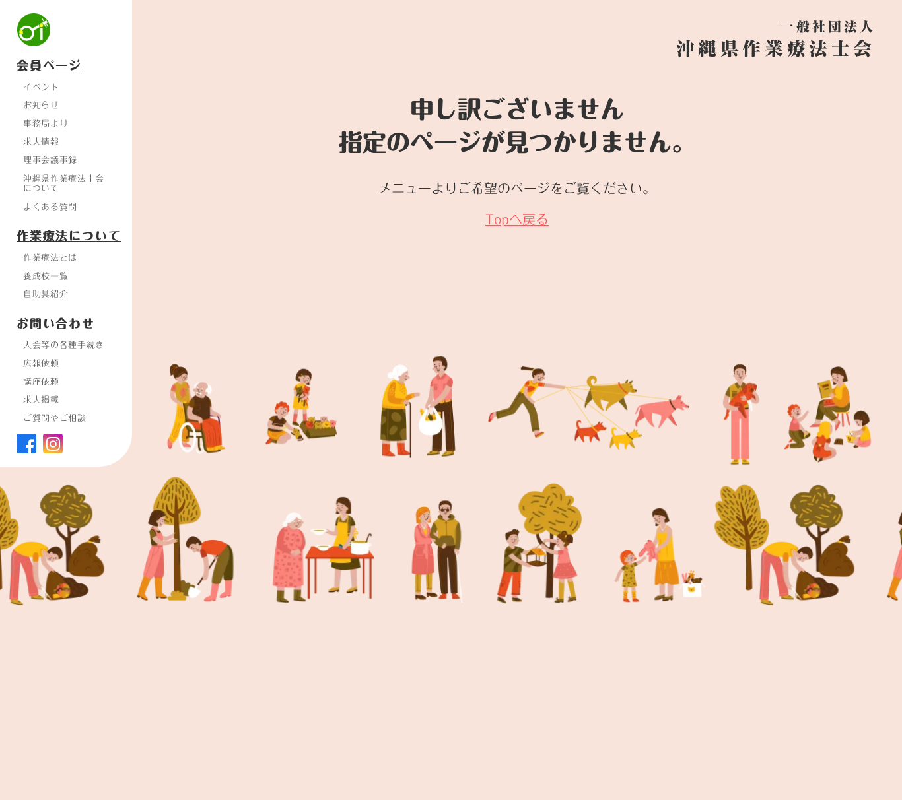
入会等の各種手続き (63, 344)
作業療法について (69, 236)
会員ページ (49, 66)
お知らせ (41, 105)
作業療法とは (50, 257)
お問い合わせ (56, 324)
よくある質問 (50, 206)
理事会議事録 (50, 159)
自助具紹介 (45, 293)
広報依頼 (41, 363)
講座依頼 (41, 381)
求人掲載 (41, 399)
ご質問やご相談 (55, 417)
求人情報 (41, 141)
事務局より (45, 123)
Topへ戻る (517, 219)
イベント (41, 87)
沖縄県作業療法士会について (63, 183)
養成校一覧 (45, 275)
